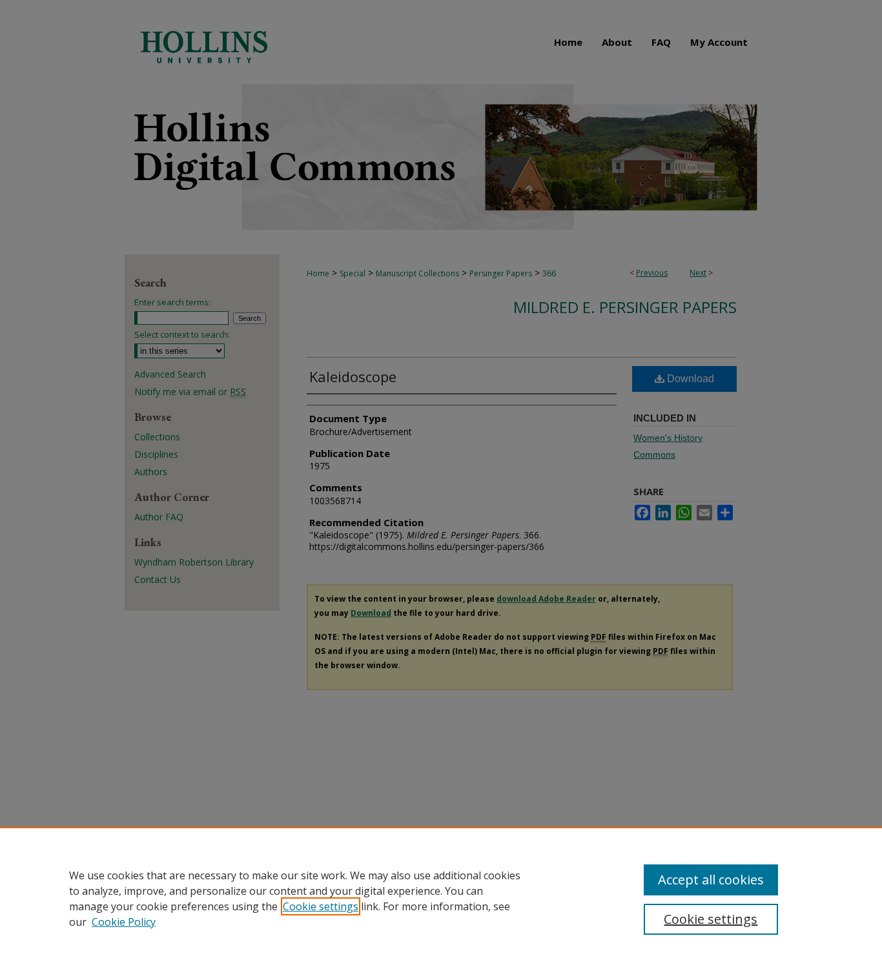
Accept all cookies (711, 879)
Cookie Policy (124, 922)
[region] (441, 898)
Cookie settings (320, 906)
